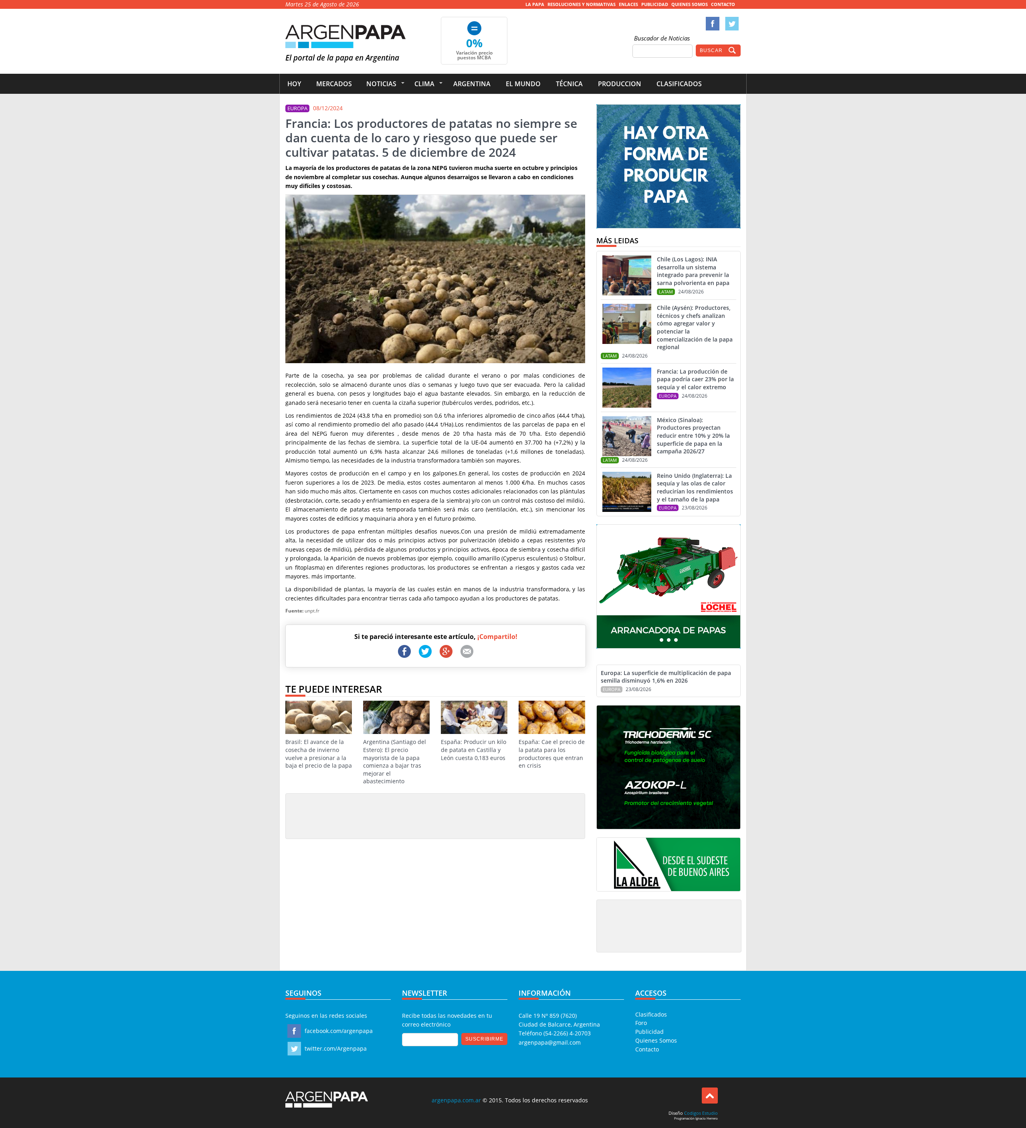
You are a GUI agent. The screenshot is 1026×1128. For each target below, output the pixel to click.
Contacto (723, 4)
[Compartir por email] (466, 651)
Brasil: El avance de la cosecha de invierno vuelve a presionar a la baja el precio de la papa (318, 753)
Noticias (381, 83)
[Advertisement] (435, 816)
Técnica (569, 83)
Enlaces (628, 4)
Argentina (472, 83)
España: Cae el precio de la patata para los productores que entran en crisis (552, 753)
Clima (424, 83)
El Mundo (523, 83)
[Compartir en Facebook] (404, 651)
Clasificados (679, 83)
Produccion (619, 83)
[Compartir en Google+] (446, 651)
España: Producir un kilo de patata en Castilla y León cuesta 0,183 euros (473, 749)
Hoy (294, 83)
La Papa (534, 4)
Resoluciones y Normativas (581, 4)
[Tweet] (425, 651)
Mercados (334, 83)
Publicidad (654, 4)
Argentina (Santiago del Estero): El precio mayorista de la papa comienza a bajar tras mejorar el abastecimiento (394, 761)
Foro (641, 1023)
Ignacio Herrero (706, 1118)
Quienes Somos (689, 4)
